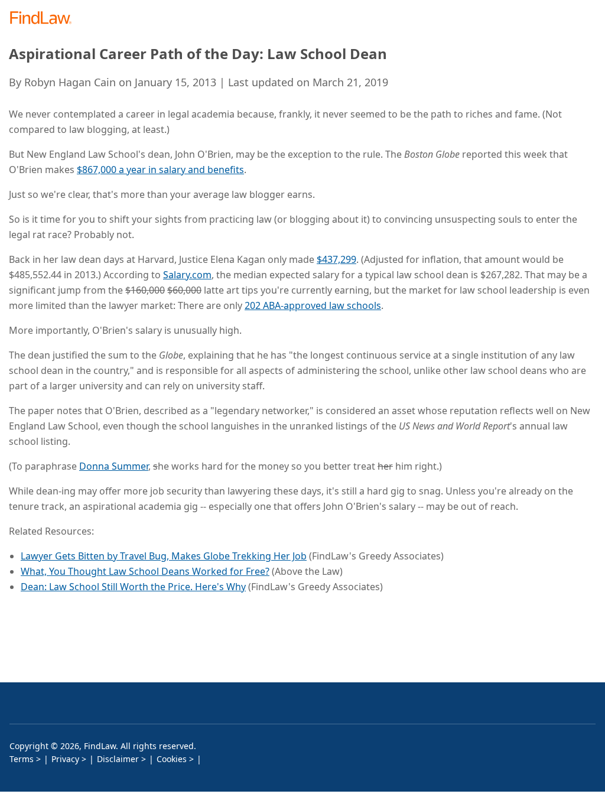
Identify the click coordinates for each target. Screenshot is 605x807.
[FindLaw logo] (44, 19)
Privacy (65, 758)
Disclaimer (118, 758)
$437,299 (336, 259)
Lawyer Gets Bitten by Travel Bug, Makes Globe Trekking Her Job (164, 555)
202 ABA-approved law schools (313, 305)
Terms (21, 758)
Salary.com (187, 274)
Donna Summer (113, 466)
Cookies (172, 758)
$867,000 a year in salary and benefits (160, 169)
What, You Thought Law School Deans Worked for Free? (145, 571)
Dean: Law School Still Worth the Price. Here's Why (133, 586)
